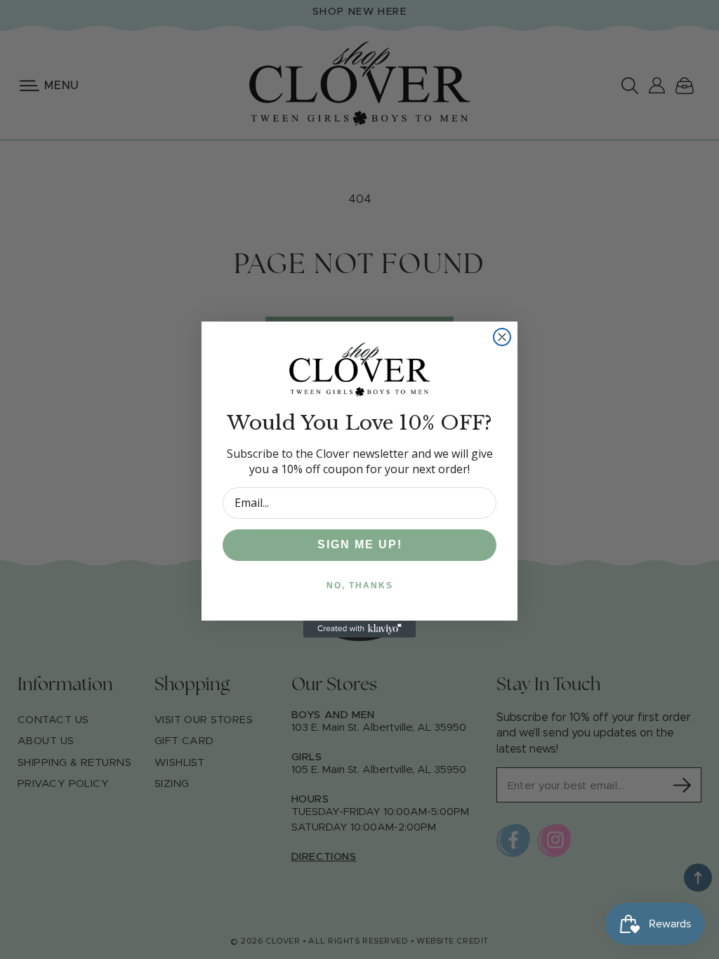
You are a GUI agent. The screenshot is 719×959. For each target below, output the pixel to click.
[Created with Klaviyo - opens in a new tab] (359, 629)
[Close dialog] (502, 337)
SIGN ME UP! (359, 544)
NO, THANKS (359, 585)
